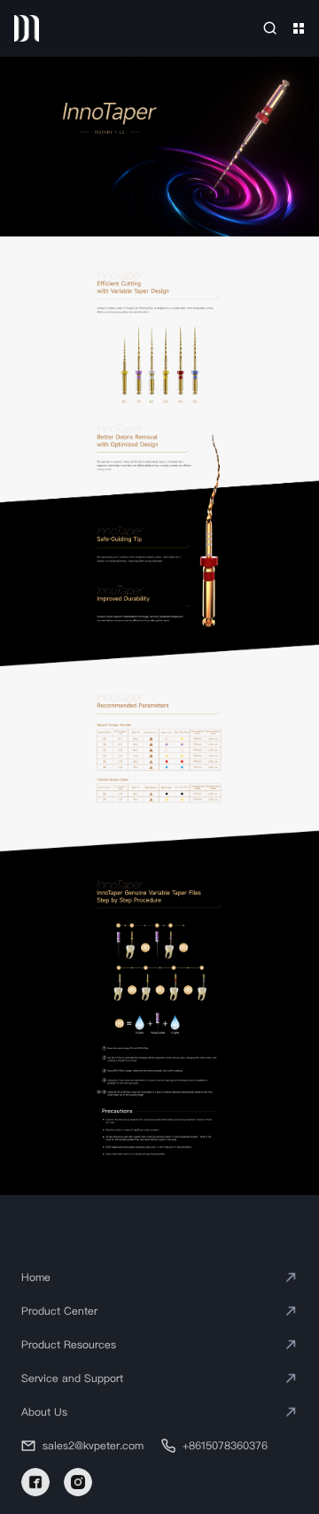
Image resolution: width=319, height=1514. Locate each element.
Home (36, 1277)
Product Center (59, 1310)
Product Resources (68, 1344)
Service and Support (72, 1378)
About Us (44, 1411)
